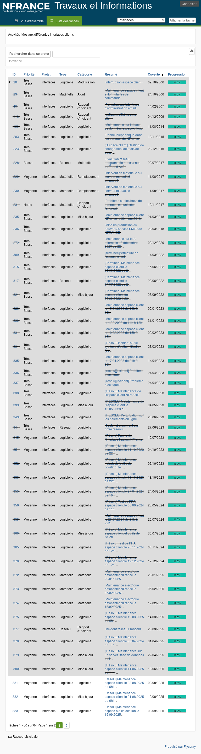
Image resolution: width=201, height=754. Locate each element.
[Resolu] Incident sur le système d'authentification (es (123, 346)
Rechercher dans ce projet (29, 54)
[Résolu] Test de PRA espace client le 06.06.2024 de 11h (124, 505)
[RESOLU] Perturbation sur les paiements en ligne (124, 417)
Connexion (189, 3)
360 (16, 533)
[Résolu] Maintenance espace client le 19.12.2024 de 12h (124, 561)
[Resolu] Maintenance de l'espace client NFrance (123, 393)
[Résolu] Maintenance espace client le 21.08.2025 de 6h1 (124, 697)
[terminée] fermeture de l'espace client (121, 254)
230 (16, 190)
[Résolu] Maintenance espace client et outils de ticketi (122, 533)
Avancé (16, 60)
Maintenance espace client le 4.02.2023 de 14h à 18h (124, 320)
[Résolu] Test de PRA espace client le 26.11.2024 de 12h (124, 547)
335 (16, 360)
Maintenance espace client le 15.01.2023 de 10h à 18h (124, 308)
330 (16, 320)
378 (16, 641)
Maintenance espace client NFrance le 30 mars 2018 (124, 216)
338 (16, 393)
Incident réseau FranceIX (123, 629)
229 (16, 176)
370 (16, 561)
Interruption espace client (123, 82)
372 (16, 575)
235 (16, 216)
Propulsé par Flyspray (180, 746)
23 (15, 94)
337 (16, 382)
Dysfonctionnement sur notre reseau (121, 427)
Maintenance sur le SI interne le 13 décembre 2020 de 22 (121, 242)
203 (16, 136)
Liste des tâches (67, 21)
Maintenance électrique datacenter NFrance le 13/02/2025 (122, 603)
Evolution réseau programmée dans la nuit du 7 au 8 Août (122, 163)
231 (16, 204)
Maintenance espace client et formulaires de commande (124, 94)
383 (15, 710)
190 (16, 126)
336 (16, 372)
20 (15, 82)
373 (16, 588)
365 (16, 547)
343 (16, 417)
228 (16, 162)
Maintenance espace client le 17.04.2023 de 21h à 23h (124, 360)
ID (14, 74)
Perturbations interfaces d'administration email (122, 106)
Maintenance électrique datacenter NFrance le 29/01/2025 (122, 575)
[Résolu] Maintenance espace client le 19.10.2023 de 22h (124, 477)
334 (16, 346)
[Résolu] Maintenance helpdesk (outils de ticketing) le (121, 463)
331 (16, 332)
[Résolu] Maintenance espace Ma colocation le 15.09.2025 (122, 710)
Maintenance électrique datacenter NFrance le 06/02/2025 (122, 589)
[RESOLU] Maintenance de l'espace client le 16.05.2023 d (124, 405)
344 (16, 427)
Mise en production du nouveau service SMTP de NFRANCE (123, 228)
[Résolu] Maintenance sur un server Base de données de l (124, 655)
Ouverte (154, 74)
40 (15, 106)
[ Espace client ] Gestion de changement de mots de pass (124, 149)
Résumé (111, 74)
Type (62, 74)
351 (16, 449)
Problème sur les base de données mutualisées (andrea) (123, 204)
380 (16, 668)
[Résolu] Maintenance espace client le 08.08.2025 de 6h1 (124, 683)
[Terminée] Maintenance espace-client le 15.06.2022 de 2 (122, 266)
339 (16, 405)
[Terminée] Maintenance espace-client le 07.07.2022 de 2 (122, 281)
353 (16, 477)
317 (16, 280)
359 (16, 519)
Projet (46, 74)
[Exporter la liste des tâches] (191, 51)
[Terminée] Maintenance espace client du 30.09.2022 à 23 (122, 294)
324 (16, 294)
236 (16, 228)
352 (16, 463)
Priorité (29, 74)
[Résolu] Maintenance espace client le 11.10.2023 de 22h (124, 449)
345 (16, 437)
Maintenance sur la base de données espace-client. (123, 126)
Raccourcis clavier (25, 736)
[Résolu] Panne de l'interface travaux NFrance (124, 437)
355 (16, 491)
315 (16, 266)
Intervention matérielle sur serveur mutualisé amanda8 (123, 176)
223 (16, 148)
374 (16, 603)
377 (16, 629)
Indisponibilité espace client (121, 116)
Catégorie (84, 74)
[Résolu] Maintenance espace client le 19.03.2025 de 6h (124, 617)
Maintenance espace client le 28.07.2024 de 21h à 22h (124, 519)
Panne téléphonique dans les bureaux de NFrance (123, 136)
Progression (177, 74)
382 (15, 696)
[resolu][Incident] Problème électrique (124, 372)
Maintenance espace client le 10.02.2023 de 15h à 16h (124, 333)
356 (16, 505)
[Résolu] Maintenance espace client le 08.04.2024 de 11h (124, 641)
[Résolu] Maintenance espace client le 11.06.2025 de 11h (124, 669)
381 (15, 682)
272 (16, 242)
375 (16, 616)
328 (16, 308)
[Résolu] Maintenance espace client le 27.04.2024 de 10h (124, 491)
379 (16, 655)
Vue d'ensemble (32, 21)
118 (16, 116)
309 (16, 254)
